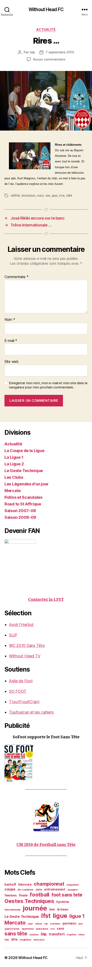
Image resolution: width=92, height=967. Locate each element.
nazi (40, 195)
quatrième (28, 928)
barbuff (10, 884)
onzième (55, 923)
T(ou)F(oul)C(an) (24, 701)
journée (35, 908)
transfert (57, 934)
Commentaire (16, 277)
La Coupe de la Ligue (24, 450)
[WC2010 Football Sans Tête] (46, 816)
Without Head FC (46, 9)
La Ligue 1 (13, 457)
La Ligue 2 (14, 464)
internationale (12, 909)
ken (52, 909)
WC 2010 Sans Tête (26, 645)
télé (69, 195)
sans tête (15, 934)
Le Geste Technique (23, 470)
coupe (9, 889)
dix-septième (25, 889)
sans (60, 928)
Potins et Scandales (23, 497)
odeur (38, 923)
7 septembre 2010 (60, 52)
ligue (60, 915)
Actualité (46, 29)
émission (28, 195)
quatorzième (11, 928)
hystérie (62, 902)
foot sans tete (67, 895)
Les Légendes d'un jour (26, 484)
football (39, 894)
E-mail (10, 341)
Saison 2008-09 (20, 517)
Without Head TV (24, 656)
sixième (33, 934)
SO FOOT (17, 691)
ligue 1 (77, 916)
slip (32, 52)
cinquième (72, 884)
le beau (62, 909)
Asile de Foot (21, 680)
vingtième (25, 939)
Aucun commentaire (49, 59)
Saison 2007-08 (20, 510)
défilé (15, 195)
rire (61, 195)
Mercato (12, 490)
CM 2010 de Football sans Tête (46, 844)
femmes (10, 895)
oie (47, 195)
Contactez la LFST (46, 599)
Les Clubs (13, 477)
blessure (25, 884)
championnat (49, 884)
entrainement (54, 889)
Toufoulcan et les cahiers (31, 712)
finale (23, 895)
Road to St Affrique (22, 504)
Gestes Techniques (29, 901)
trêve (81, 934)
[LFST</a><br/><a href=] (46, 562)
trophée (71, 934)
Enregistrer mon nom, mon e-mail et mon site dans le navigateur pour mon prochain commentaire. (48, 385)
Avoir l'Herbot (21, 624)
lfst (45, 915)
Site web (11, 362)
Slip (44, 934)
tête (14, 939)
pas (54, 195)
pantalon (69, 923)
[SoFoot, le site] (46, 762)
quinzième (42, 928)
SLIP (13, 635)
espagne (72, 889)
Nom (9, 320)
